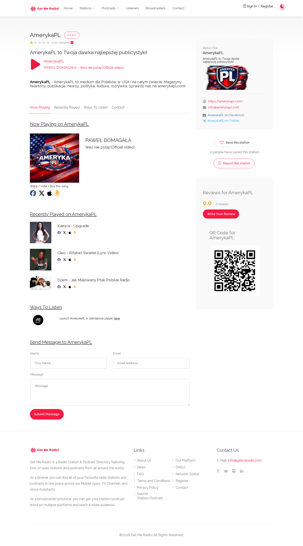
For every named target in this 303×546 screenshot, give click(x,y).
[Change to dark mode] (283, 6)
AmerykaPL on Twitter (223, 121)
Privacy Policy (147, 488)
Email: (117, 353)
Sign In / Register (259, 6)
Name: (35, 353)
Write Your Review (221, 214)
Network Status (187, 474)
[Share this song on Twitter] (42, 194)
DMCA (181, 467)
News (141, 467)
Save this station (237, 142)
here (117, 318)
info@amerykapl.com (223, 107)
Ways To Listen (95, 107)
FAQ (140, 474)
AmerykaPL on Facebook (226, 115)
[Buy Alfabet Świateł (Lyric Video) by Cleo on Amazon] (75, 260)
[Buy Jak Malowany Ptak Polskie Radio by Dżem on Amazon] (75, 287)
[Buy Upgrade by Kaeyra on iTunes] (70, 233)
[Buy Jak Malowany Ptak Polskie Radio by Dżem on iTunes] (70, 287)
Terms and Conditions (153, 481)
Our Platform (185, 460)
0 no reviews (61, 42)
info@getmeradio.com (245, 460)
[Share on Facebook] (33, 194)
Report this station (236, 163)
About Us (144, 460)
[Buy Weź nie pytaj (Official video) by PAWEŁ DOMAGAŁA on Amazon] (57, 194)
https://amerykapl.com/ (225, 101)
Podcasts (108, 8)
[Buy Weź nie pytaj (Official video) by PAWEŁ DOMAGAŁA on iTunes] (50, 194)
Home (68, 8)
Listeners (132, 8)
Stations (85, 8)
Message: (37, 374)
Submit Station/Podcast (150, 496)
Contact (178, 8)
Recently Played (67, 107)
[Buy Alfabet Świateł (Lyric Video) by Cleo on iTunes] (70, 260)
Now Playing (40, 107)
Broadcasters (155, 8)
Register (182, 481)
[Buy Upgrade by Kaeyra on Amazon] (75, 233)
